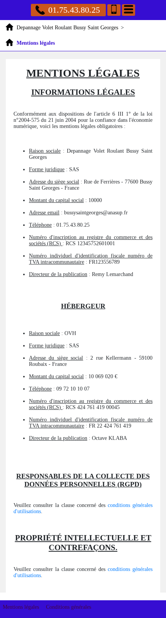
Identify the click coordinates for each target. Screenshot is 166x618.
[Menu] (128, 10)
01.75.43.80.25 (74, 10)
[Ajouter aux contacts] (113, 10)
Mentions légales (21, 607)
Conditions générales (68, 607)
